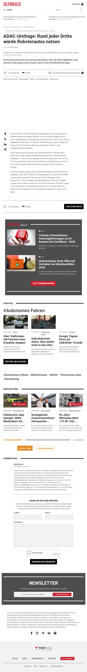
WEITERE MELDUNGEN (15, 361)
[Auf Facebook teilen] (5, 133)
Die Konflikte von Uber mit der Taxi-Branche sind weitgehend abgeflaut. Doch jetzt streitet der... (43, 351)
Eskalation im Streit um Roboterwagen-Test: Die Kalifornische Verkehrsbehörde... (14, 349)
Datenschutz (43, 666)
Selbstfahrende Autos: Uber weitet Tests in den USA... (42, 342)
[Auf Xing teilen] (5, 149)
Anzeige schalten (45, 448)
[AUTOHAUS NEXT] (17, 224)
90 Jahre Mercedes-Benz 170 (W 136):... (68, 418)
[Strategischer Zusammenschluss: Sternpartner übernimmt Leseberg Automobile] (43, 400)
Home (5, 27)
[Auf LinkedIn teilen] (5, 144)
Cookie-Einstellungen (56, 666)
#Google (72, 332)
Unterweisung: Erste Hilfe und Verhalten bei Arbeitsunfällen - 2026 (57, 264)
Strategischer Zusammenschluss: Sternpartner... (43, 418)
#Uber (15, 332)
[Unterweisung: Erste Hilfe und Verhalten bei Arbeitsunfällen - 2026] (21, 263)
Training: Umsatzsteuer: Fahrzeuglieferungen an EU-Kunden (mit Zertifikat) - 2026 (57, 238)
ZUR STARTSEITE (74, 206)
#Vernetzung (11, 379)
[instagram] (37, 633)
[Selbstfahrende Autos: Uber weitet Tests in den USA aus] (43, 322)
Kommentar (18, 522)
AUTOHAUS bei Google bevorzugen (66, 73)
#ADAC (53, 374)
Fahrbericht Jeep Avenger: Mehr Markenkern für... (13, 418)
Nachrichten (15, 27)
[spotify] (55, 633)
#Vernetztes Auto (70, 374)
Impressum (27, 666)
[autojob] (79, 440)
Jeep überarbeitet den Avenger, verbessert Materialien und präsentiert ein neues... (14, 428)
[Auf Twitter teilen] (5, 139)
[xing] (43, 633)
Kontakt (52, 658)
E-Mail (16, 513)
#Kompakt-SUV (18, 411)
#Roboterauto (38, 374)
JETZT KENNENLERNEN (43, 283)
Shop (15, 658)
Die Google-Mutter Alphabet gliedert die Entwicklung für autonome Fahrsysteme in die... (70, 349)
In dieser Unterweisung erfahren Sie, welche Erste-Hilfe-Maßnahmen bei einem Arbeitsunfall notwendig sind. (58, 273)
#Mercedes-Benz (75, 411)
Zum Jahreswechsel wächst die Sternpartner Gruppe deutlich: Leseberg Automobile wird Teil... (42, 428)
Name (47, 513)
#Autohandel (45, 411)
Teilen (28, 73)
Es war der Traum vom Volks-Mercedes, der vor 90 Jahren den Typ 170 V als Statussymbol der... (70, 428)
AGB (35, 666)
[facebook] (31, 633)
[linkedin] (49, 633)
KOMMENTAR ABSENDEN (43, 562)
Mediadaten (37, 658)
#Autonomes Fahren (24, 310)
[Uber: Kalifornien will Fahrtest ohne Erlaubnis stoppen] (15, 322)
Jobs (24, 658)
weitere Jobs (25, 448)
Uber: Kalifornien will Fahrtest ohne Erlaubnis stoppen (14, 339)
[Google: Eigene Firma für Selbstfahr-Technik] (71, 322)
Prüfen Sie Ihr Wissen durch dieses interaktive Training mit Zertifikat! (59, 247)
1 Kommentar (13, 73)
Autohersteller (28, 27)
